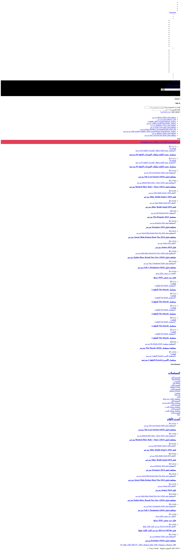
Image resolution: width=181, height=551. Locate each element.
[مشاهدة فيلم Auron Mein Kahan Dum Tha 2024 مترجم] (156, 233)
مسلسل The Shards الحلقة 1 (164, 338)
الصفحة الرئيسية (170, 3)
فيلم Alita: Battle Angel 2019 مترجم (160, 207)
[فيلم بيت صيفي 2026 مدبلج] (166, 273)
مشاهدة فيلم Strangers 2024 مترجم (161, 227)
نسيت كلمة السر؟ (165, 112)
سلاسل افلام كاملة (161, 38)
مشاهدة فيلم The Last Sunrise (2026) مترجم (157, 177)
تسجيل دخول (175, 112)
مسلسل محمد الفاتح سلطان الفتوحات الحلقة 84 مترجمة (152, 154)
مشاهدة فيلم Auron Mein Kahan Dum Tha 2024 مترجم (152, 237)
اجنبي (166, 50)
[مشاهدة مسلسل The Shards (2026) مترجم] (160, 344)
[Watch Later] (170, 146)
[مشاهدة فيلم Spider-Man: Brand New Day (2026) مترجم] (155, 253)
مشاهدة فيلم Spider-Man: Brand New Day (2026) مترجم (152, 257)
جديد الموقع (176, 142)
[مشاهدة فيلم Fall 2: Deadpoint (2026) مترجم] (160, 263)
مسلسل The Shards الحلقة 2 (164, 326)
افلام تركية (164, 26)
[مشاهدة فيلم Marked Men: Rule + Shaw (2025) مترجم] (156, 183)
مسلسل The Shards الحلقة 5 (164, 289)
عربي (166, 72)
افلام (170, 18)
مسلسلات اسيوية (162, 66)
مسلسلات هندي (162, 58)
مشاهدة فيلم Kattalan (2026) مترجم (160, 540)
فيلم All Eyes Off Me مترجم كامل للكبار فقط (157, 530)
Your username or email (172, 107)
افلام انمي (164, 28)
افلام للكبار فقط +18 (164, 78)
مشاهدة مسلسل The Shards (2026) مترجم (158, 348)
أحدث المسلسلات (170, 5)
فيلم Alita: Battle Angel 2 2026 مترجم (160, 197)
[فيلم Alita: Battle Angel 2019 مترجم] (163, 203)
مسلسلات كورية (162, 52)
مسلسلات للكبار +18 (164, 76)
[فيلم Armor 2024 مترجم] (167, 243)
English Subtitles (162, 64)
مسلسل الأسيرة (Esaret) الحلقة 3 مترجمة (159, 360)
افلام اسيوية (163, 30)
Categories (172, 12)
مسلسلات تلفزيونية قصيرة (158, 68)
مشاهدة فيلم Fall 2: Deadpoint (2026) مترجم (157, 267)
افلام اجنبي (164, 20)
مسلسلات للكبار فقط (164, 74)
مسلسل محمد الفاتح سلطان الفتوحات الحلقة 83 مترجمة (152, 167)
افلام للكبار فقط (162, 32)
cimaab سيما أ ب (173, 85)
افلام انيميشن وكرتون (160, 34)
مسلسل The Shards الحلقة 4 (164, 302)
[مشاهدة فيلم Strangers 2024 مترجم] (163, 223)
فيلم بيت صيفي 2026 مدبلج (164, 277)
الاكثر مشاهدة (167, 14)
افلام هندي (164, 22)
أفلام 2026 (164, 46)
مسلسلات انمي (162, 56)
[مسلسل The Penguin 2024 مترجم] (163, 213)
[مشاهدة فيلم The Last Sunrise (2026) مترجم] (160, 173)
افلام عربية (164, 44)
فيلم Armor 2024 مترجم (165, 247)
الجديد (170, 16)
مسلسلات (168, 48)
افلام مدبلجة (163, 42)
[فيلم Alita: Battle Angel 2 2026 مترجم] (162, 193)
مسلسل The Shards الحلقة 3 (164, 314)
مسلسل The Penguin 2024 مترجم (161, 217)
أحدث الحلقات (171, 7)
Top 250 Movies (162, 36)
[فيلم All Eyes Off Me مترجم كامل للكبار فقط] (159, 526)
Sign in (173, 10)
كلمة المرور (176, 109)
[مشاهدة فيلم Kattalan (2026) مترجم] (163, 536)
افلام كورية (164, 24)
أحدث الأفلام (171, 9)
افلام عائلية (164, 40)
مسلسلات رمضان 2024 (159, 62)
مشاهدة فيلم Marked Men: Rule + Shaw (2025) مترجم (152, 187)
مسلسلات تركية (162, 54)
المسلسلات (164, 60)
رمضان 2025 (163, 70)
